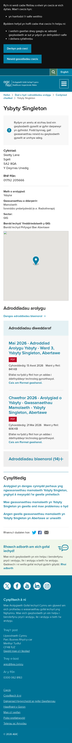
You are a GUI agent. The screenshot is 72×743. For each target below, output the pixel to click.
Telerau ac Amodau (15, 723)
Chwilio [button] (53, 72)
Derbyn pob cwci (17, 48)
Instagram (47, 586)
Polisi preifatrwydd (14, 718)
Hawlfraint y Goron (14, 707)
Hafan (6, 94)
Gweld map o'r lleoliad (16, 651)
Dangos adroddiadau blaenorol (22, 316)
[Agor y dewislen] (64, 83)
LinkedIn (37, 586)
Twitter (34, 533)
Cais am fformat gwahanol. (25, 383)
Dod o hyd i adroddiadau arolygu (33, 94)
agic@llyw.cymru (13, 664)
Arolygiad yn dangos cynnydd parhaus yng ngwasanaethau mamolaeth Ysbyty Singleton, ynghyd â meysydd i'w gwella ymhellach (35, 490)
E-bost (46, 533)
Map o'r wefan (11, 712)
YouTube (27, 586)
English (65, 72)
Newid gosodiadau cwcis (22, 59)
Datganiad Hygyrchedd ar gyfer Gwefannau (29, 701)
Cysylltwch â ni (12, 695)
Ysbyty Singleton (26, 98)
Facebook (40, 533)
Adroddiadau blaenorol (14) (34, 459)
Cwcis (7, 690)
